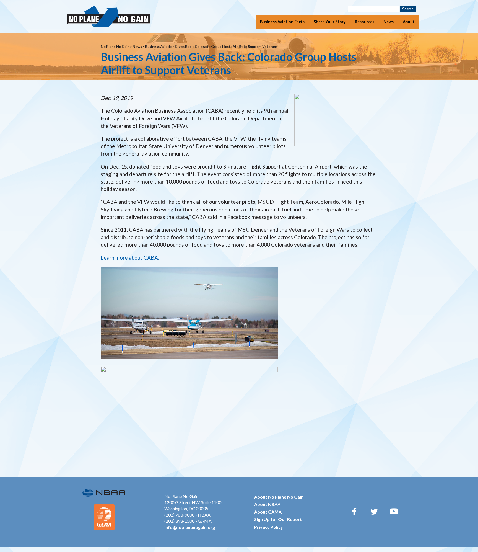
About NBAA (267, 504)
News (388, 21)
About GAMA (268, 511)
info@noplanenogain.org (189, 527)
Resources (364, 21)
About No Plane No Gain (278, 496)
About (409, 21)
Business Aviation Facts (282, 21)
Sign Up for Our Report (278, 519)
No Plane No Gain (115, 46)
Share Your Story (330, 21)
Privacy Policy (268, 527)
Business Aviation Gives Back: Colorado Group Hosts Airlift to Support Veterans (211, 46)
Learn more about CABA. (130, 257)
